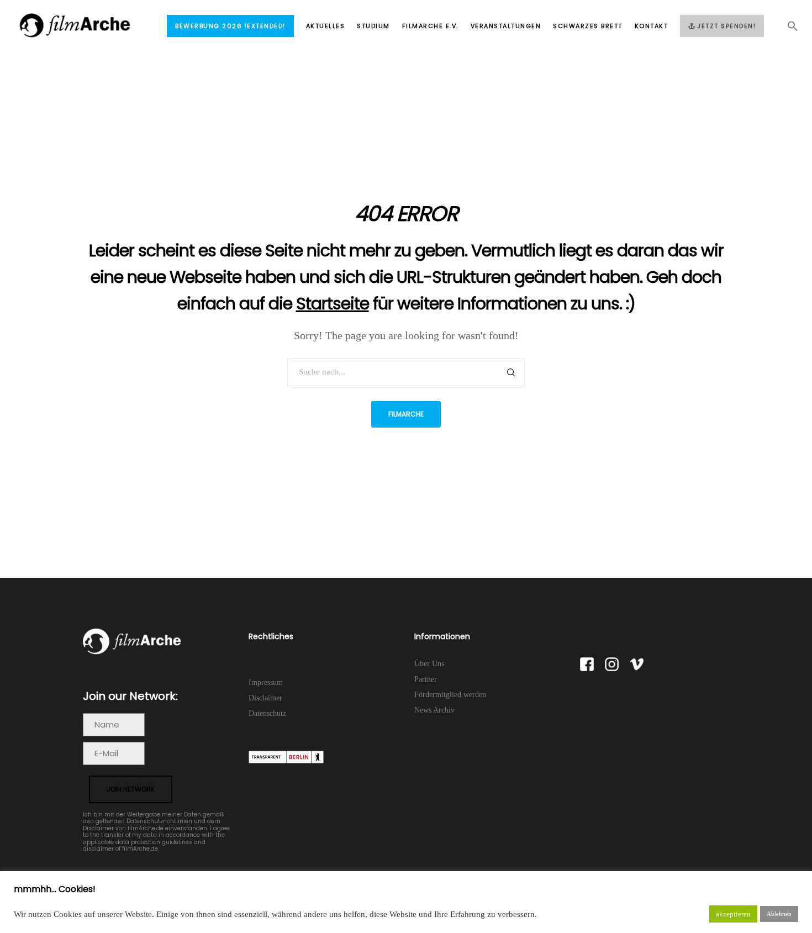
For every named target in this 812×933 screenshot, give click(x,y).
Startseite (332, 303)
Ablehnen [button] (779, 913)
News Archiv (434, 710)
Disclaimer (265, 698)
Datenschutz (267, 713)
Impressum (266, 682)
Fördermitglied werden (450, 694)
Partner (425, 679)
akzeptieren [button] (733, 914)
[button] (786, 29)
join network (131, 789)
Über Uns (429, 664)
